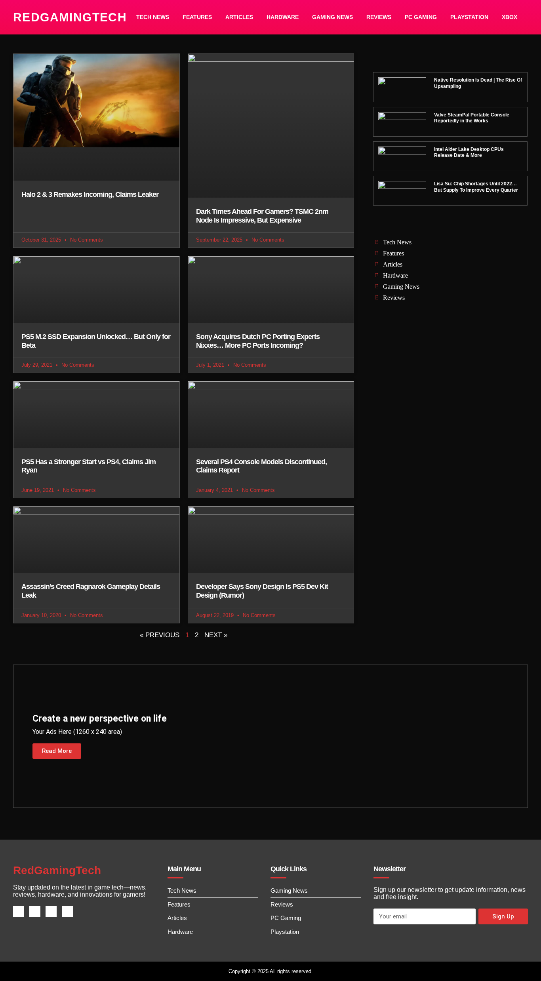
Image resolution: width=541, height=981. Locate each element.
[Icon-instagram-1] (51, 911)
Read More (57, 750)
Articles (239, 17)
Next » (215, 635)
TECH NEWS (152, 17)
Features (197, 17)
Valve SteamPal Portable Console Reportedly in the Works (471, 118)
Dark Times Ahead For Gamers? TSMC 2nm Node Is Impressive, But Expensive (262, 216)
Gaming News (332, 17)
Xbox (509, 17)
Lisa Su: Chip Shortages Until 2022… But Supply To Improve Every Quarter (476, 187)
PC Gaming (421, 17)
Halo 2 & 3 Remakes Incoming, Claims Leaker (89, 194)
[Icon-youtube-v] (67, 911)
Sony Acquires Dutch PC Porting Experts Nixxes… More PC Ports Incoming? (258, 341)
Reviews (378, 17)
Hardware (283, 17)
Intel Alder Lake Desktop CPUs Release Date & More (469, 152)
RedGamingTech (70, 17)
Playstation (469, 17)
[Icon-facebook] (18, 911)
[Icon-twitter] (34, 911)
